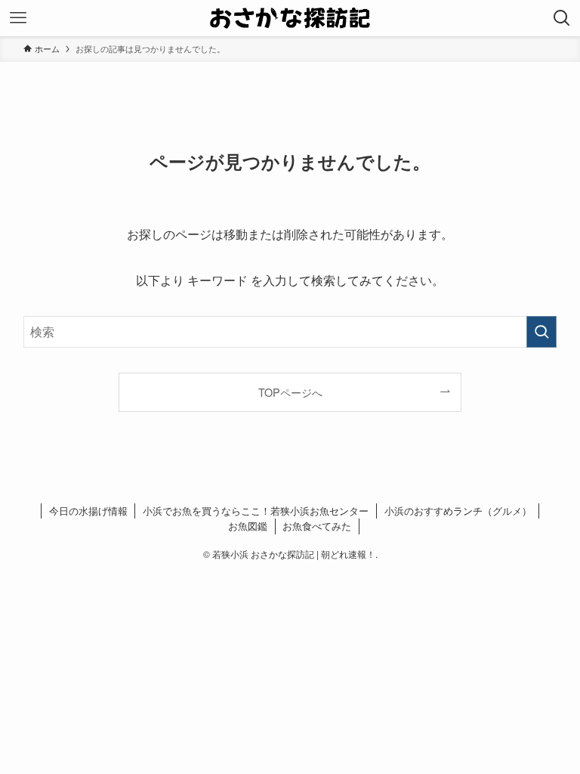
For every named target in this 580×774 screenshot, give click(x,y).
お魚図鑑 (247, 526)
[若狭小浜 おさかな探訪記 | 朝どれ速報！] (290, 18)
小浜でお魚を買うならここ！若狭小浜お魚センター (256, 510)
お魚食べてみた (316, 526)
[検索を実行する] (541, 332)
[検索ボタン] (562, 18)
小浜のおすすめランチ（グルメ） (458, 510)
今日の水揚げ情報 (88, 510)
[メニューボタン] (18, 18)
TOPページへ (290, 392)
